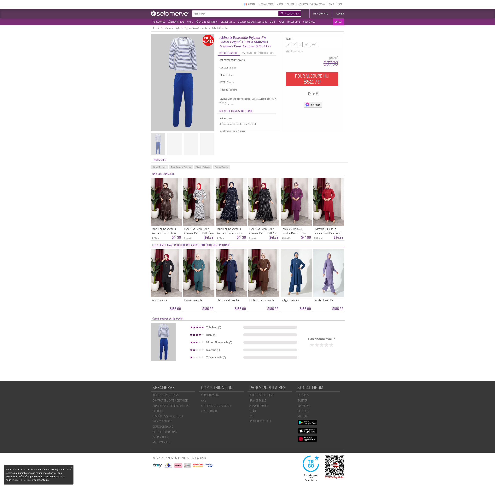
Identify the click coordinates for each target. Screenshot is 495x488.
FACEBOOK (303, 395)
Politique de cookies (22, 480)
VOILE (190, 21)
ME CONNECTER (266, 4)
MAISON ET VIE (293, 21)
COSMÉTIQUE (309, 21)
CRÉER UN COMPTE (285, 4)
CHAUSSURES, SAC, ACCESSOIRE (252, 21)
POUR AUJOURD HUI (312, 79)
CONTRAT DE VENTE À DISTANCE (170, 400)
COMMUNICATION (210, 395)
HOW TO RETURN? (162, 421)
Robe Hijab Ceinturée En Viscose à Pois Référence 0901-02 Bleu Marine (229, 233)
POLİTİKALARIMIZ (162, 442)
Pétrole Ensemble (193, 300)
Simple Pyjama (203, 167)
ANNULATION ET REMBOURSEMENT (171, 405)
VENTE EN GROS (209, 411)
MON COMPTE (320, 13)
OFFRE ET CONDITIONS (165, 431)
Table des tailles (296, 51)
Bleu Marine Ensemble (228, 300)
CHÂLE (253, 411)
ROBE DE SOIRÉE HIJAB (261, 395)
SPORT (273, 21)
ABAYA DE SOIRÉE (258, 405)
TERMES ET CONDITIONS (166, 395)
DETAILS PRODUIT (229, 53)
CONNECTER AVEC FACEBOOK (311, 4)
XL (306, 44)
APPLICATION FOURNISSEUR (216, 405)
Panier (340, 13)
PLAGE (281, 21)
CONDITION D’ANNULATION (259, 53)
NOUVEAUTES (159, 21)
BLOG (331, 4)
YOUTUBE (303, 416)
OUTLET (338, 21)
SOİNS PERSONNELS (260, 421)
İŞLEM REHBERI (161, 437)
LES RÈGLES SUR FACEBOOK (168, 416)
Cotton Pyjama (221, 167)
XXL (313, 44)
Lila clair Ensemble (323, 300)
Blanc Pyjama (159, 167)
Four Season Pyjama (181, 167)
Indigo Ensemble (290, 300)
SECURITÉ (158, 411)
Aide (203, 400)
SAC (251, 416)
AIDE (340, 4)
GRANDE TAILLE (228, 21)
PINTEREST (304, 411)
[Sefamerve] (170, 13)
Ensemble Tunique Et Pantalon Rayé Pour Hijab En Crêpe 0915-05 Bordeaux (328, 233)
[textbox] (234, 13)
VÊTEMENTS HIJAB (176, 21)
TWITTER (302, 400)
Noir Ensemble (159, 300)
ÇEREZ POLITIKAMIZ (163, 426)
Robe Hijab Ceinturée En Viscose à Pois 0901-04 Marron (164, 233)
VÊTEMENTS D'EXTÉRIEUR (206, 21)
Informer (315, 104)
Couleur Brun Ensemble (261, 300)
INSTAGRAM (304, 405)
